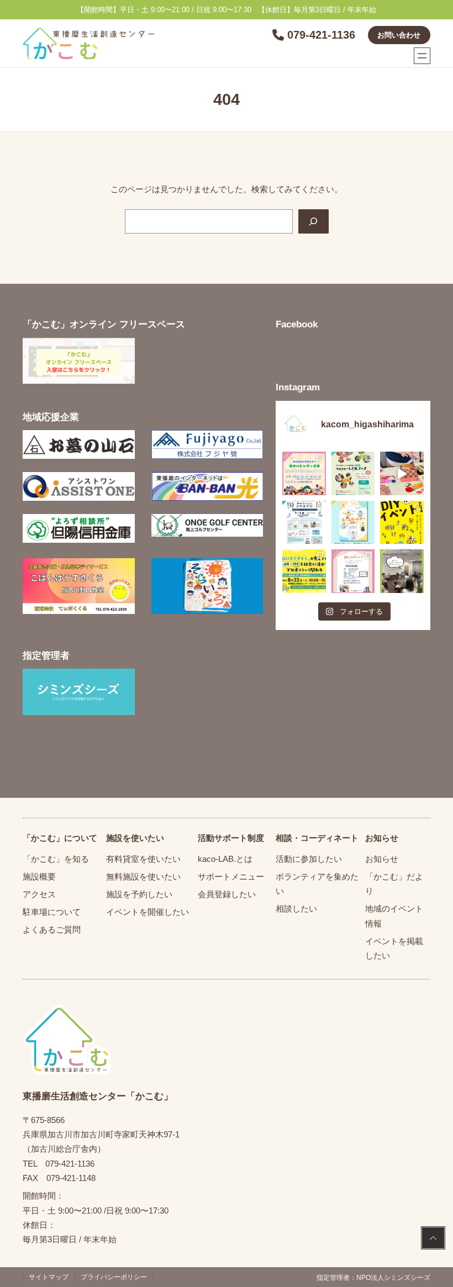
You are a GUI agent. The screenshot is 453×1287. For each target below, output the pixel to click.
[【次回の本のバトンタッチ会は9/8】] (303, 473)
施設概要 (39, 876)
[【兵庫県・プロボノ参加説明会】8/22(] (303, 570)
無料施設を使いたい (143, 876)
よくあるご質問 (52, 929)
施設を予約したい (139, 894)
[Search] (313, 221)
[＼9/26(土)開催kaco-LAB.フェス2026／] (353, 473)
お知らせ (381, 859)
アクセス (39, 894)
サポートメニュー (231, 876)
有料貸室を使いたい (143, 859)
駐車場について (52, 912)
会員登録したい (227, 894)
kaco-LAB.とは (225, 859)
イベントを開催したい (147, 912)
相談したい (296, 908)
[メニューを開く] (422, 55)
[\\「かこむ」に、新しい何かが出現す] (401, 522)
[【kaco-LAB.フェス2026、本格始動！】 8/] (401, 570)
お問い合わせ (398, 35)
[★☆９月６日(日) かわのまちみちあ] (303, 522)
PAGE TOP (433, 1239)
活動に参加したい (309, 859)
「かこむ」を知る (56, 859)
